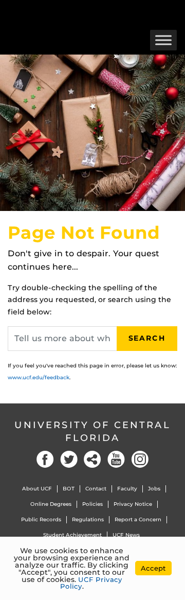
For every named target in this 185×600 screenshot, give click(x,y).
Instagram (140, 459)
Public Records (41, 519)
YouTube (116, 459)
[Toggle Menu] (163, 40)
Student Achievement (72, 535)
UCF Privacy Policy (91, 582)
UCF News (126, 535)
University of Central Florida (92, 431)
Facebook (45, 459)
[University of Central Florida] (78, 13)
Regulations (88, 519)
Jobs (154, 488)
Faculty (127, 488)
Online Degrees (50, 504)
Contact (95, 488)
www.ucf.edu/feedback (38, 377)
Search (146, 338)
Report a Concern (138, 519)
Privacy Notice (133, 504)
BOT (69, 488)
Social (92, 459)
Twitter (69, 459)
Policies (92, 504)
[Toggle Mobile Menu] (174, 12)
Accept (153, 568)
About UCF (37, 488)
